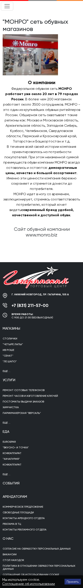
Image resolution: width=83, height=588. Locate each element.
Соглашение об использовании (28, 584)
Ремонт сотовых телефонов (23, 390)
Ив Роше (8, 350)
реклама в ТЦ (12, 523)
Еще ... (6, 371)
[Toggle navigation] (7, 6)
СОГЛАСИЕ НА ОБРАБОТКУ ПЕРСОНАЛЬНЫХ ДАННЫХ (37, 548)
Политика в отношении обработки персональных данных (39, 567)
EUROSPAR (9, 441)
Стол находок (13, 560)
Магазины (11, 328)
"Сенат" (8, 355)
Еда (6, 431)
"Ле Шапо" (10, 361)
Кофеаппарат (12, 453)
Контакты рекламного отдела (24, 529)
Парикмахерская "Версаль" (22, 413)
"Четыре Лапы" (13, 344)
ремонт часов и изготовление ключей (30, 395)
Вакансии (10, 554)
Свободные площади (18, 512)
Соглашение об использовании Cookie (31, 574)
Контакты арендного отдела (24, 518)
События (11, 483)
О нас (8, 538)
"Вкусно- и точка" (16, 447)
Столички (10, 338)
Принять (73, 581)
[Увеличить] (30, 54)
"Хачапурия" (11, 458)
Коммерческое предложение (23, 506)
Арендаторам (15, 496)
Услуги (9, 380)
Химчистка (11, 407)
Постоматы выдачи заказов (23, 401)
